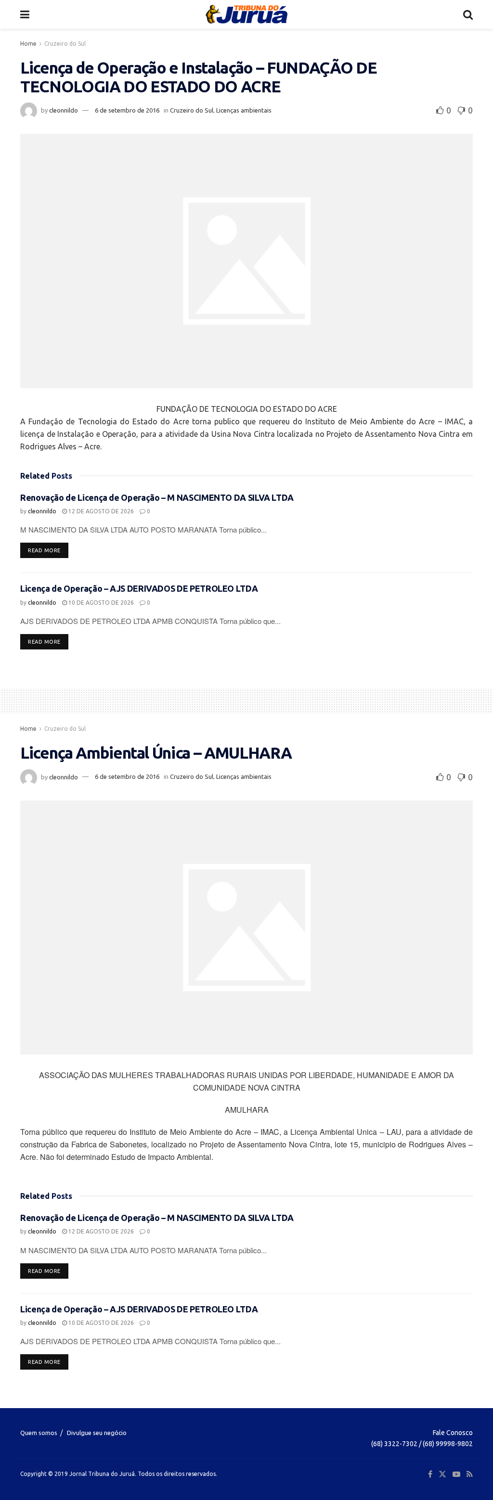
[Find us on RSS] (470, 1474)
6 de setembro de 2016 (127, 110)
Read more (48, 550)
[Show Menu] (24, 14)
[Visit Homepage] (246, 14)
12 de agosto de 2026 (100, 511)
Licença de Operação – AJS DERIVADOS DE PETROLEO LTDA (139, 588)
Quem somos (38, 1432)
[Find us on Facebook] (430, 1474)
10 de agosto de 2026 (100, 602)
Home (28, 43)
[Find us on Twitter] (442, 1474)
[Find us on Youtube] (456, 1474)
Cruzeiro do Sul (65, 43)
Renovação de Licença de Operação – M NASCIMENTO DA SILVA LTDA (157, 497)
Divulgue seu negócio (97, 1432)
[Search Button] (468, 14)
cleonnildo (63, 110)
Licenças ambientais (244, 110)
